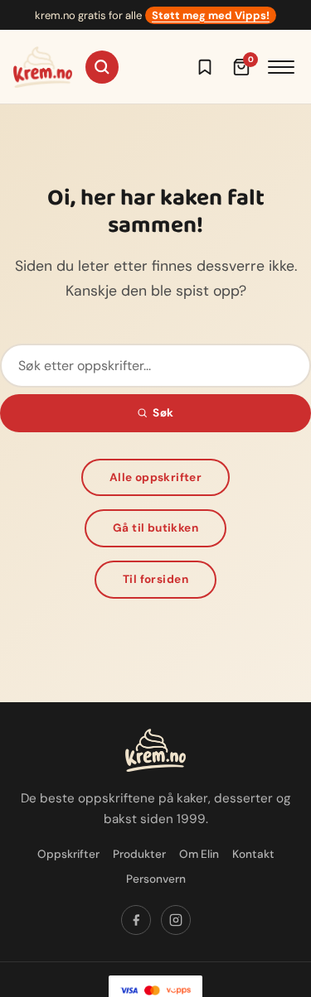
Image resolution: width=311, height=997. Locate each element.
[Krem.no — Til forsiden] (42, 67)
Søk (163, 413)
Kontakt (253, 854)
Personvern (156, 879)
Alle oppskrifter (155, 477)
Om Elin (199, 854)
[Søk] (102, 67)
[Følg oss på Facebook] (136, 920)
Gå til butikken (155, 528)
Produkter (139, 854)
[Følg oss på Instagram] (176, 920)
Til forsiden (155, 579)
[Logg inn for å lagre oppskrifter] (204, 67)
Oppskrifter (68, 854)
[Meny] (281, 67)
